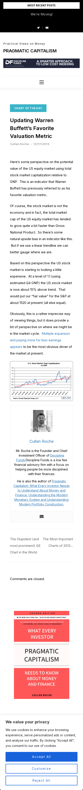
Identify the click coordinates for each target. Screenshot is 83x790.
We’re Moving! (42, 14)
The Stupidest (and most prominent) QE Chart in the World (25, 545)
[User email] (42, 516)
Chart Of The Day (28, 108)
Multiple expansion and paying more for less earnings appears (40, 340)
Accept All (41, 757)
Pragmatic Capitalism (30, 50)
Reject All (41, 780)
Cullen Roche (19, 144)
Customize (41, 768)
